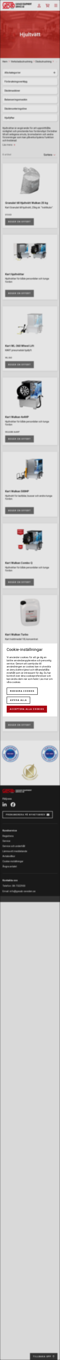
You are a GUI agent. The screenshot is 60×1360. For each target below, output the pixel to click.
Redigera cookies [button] (22, 691)
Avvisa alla (18, 700)
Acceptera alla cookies (27, 709)
